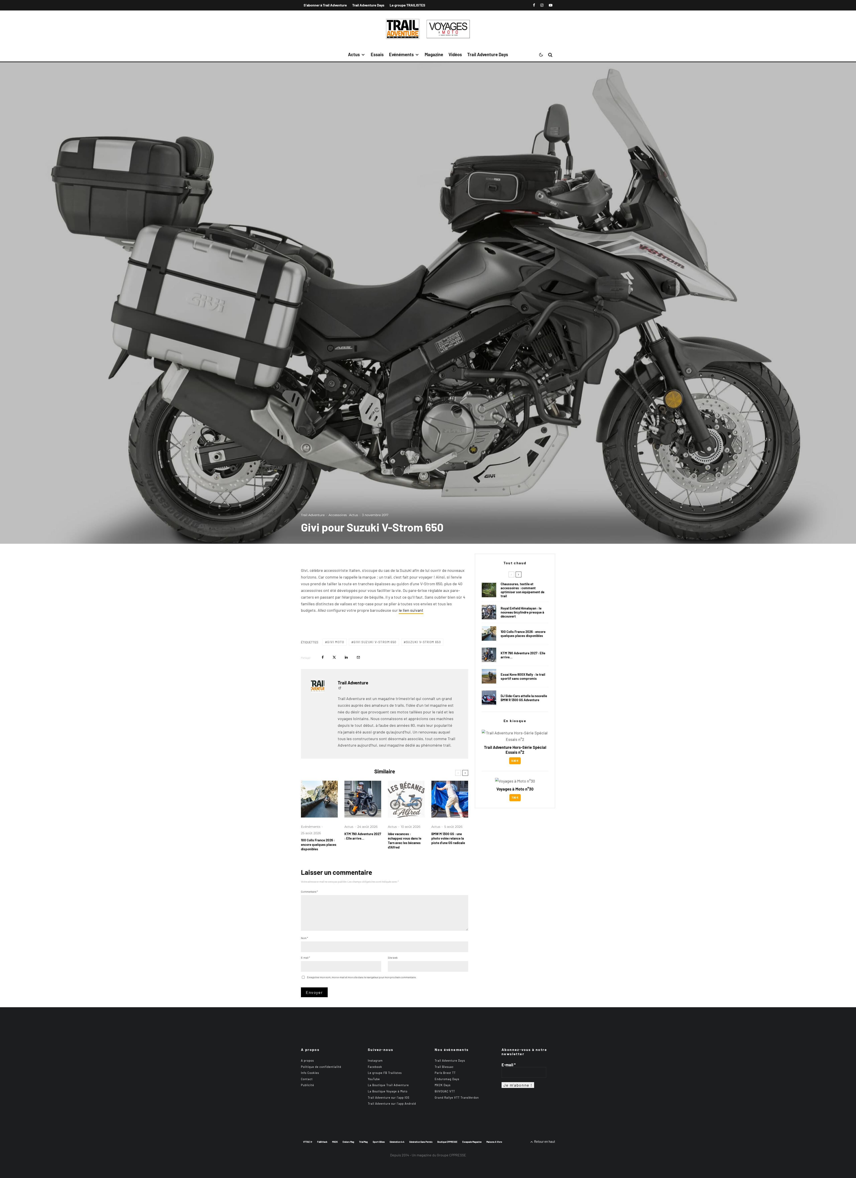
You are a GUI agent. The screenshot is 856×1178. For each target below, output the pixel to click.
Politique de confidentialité (321, 1067)
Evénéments (401, 54)
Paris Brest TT (445, 1073)
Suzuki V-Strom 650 (423, 642)
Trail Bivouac (444, 1067)
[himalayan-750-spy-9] (489, 612)
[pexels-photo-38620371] (489, 590)
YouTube (374, 1079)
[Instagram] (542, 5)
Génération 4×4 (397, 1142)
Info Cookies (310, 1073)
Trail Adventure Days (368, 5)
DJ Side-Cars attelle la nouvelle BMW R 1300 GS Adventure (524, 698)
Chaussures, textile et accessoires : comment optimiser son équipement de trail (522, 590)
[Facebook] (534, 5)
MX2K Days (443, 1085)
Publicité (307, 1085)
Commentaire (309, 891)
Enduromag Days (447, 1079)
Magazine (434, 54)
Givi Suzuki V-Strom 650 (375, 642)
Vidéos (455, 54)
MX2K (335, 1142)
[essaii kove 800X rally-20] (489, 676)
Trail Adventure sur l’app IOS (388, 1097)
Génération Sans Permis (420, 1142)
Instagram (375, 1060)
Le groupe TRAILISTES (407, 5)
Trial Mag (363, 1142)
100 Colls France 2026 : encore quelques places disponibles (318, 844)
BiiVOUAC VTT (445, 1091)
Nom (304, 937)
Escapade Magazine (472, 1142)
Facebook (375, 1067)
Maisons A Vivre (494, 1142)
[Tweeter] (334, 657)
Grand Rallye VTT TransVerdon (457, 1097)
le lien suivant (411, 610)
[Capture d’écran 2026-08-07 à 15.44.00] (406, 799)
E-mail (305, 957)
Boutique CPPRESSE (447, 1142)
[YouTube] (550, 5)
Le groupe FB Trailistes (385, 1073)
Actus (354, 54)
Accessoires (338, 515)
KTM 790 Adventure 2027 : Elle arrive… (362, 836)
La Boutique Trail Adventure (388, 1085)
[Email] (358, 657)
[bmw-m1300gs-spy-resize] (449, 799)
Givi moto (335, 642)
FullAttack (322, 1142)
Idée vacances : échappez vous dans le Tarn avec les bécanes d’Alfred (404, 840)
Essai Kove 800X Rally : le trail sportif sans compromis (523, 676)
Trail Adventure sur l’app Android (392, 1103)
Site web (393, 957)
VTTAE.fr (307, 1142)
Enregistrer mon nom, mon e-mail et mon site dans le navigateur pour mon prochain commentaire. (361, 977)
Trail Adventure (313, 515)
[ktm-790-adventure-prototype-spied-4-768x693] (362, 799)
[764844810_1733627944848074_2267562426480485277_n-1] (489, 697)
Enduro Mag (348, 1142)
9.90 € (515, 760)
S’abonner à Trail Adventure (325, 5)
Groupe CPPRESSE (451, 1155)
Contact (307, 1079)
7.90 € (515, 797)
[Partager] (323, 657)
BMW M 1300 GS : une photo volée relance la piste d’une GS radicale (448, 838)
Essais (377, 54)
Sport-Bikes (379, 1142)
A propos (307, 1060)
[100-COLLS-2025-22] (319, 799)
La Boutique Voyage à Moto (387, 1091)
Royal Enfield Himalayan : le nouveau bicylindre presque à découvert (522, 612)
